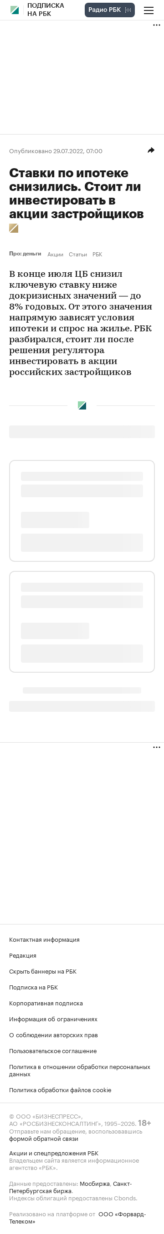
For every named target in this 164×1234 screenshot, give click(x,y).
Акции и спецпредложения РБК (53, 1152)
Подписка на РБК (33, 986)
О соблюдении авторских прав (53, 1034)
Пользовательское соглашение (53, 1049)
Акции (55, 253)
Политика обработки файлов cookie (60, 1089)
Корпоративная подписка (46, 1002)
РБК (97, 253)
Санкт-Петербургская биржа (70, 1186)
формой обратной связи (43, 1137)
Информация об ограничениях (53, 1018)
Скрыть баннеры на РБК (43, 970)
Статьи (78, 253)
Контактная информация (44, 938)
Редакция (22, 954)
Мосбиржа (95, 1182)
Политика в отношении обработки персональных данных (79, 1069)
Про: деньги (26, 253)
